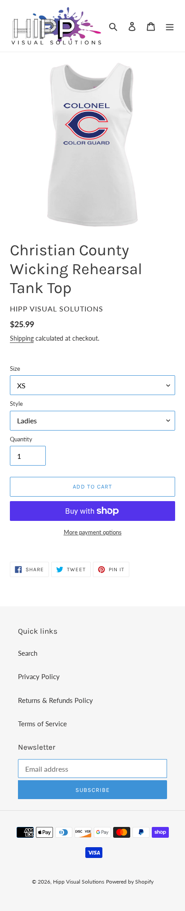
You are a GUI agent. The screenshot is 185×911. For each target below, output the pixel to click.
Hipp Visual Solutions (78, 881)
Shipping (22, 338)
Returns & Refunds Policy (55, 700)
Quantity (21, 439)
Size (15, 368)
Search (27, 653)
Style (16, 403)
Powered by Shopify (130, 881)
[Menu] (169, 26)
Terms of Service (42, 724)
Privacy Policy (39, 676)
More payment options (93, 532)
